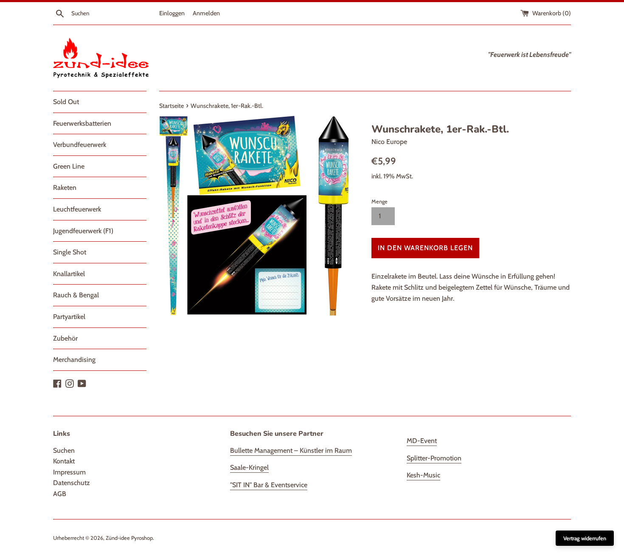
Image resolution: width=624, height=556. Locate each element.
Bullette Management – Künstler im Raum (291, 450)
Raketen (64, 187)
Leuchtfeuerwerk (77, 209)
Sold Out (66, 102)
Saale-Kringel (249, 467)
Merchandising (74, 360)
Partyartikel (69, 317)
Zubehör (65, 338)
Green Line (68, 166)
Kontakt (64, 461)
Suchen (64, 450)
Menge (379, 201)
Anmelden (206, 13)
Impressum (69, 472)
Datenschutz (71, 483)
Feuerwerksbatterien (82, 123)
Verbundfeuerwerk (79, 145)
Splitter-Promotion (434, 458)
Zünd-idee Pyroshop (129, 538)
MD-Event (422, 441)
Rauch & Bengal (76, 295)
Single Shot (69, 252)
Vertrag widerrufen (584, 538)
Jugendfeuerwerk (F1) (83, 231)
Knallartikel (69, 274)
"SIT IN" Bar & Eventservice (268, 485)
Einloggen (172, 13)
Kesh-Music (423, 475)
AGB (59, 494)
